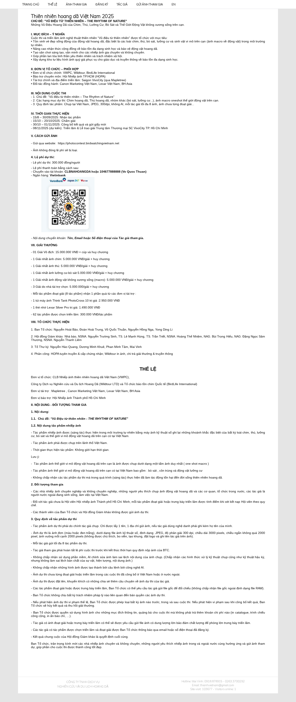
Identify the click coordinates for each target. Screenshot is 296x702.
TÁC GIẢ (122, 4)
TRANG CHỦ (30, 4)
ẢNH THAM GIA (76, 4)
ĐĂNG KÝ (102, 4)
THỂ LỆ (52, 4)
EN (174, 4)
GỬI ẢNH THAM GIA (149, 4)
